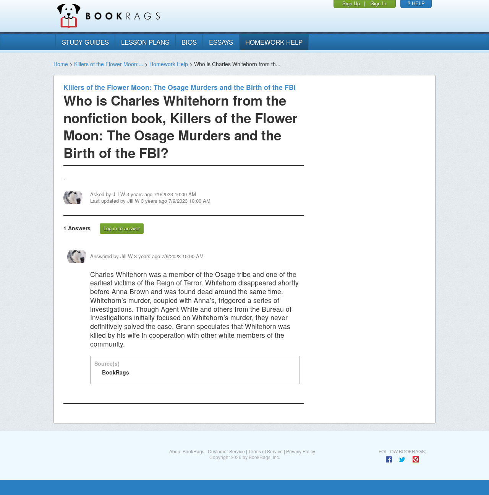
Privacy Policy (300, 451)
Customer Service (226, 451)
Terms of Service (265, 451)
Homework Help (168, 64)
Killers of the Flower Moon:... (108, 64)
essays (221, 42)
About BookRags (186, 451)
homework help (274, 42)
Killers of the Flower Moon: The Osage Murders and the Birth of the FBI (179, 87)
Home (60, 64)
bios (189, 42)
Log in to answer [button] (122, 228)
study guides (85, 42)
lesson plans (145, 42)
